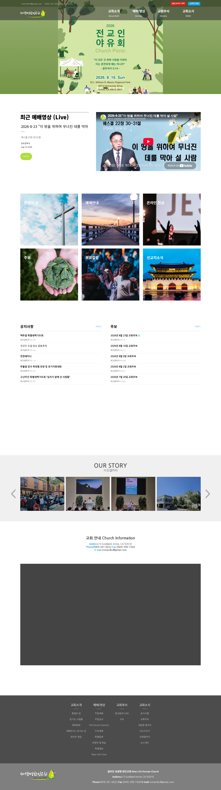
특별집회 (99, 737)
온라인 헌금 (194, 3)
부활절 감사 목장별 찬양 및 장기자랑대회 (41, 367)
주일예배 (99, 713)
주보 (113, 326)
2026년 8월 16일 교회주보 (124, 346)
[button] (97, 88)
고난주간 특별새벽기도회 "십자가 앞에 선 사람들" (45, 377)
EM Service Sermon (99, 725)
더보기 (98, 327)
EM (122, 719)
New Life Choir (99, 754)
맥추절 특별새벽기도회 (31, 335)
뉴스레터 (145, 743)
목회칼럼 (76, 725)
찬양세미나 (26, 356)
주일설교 (99, 719)
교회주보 (145, 719)
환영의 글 (76, 713)
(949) (120, 547)
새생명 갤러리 (144, 725)
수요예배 (99, 731)
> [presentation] (207, 494)
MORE (26, 156)
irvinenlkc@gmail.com (114, 550)
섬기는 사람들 (76, 719)
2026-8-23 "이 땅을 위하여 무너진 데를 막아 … (54, 129)
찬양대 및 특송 (99, 743)
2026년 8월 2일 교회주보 (123, 367)
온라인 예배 (180, 3)
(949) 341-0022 (102, 547)
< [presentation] (13, 494)
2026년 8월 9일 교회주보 (123, 356)
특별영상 (99, 748)
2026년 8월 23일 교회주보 (124, 335)
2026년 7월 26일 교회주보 (124, 377)
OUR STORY (110, 467)
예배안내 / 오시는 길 (76, 731)
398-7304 (129, 547)
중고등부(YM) (122, 713)
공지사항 (27, 326)
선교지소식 (145, 731)
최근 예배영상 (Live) (44, 117)
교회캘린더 (145, 737)
